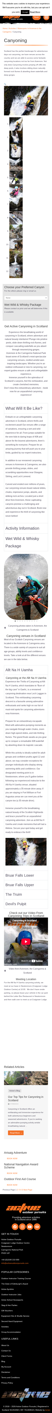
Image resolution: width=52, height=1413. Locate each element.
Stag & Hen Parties (9, 1305)
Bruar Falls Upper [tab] (19, 885)
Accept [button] (25, 12)
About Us (5, 1345)
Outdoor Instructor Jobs (11, 1295)
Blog (3, 1361)
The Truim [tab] (13, 894)
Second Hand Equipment (11, 1321)
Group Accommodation (11, 1332)
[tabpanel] (26, 468)
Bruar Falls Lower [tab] (19, 875)
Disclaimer (5, 1372)
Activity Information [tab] (22, 528)
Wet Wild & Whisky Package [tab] (22, 542)
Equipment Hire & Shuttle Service (15, 1316)
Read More (35, 12)
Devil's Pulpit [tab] (15, 904)
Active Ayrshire (7, 1289)
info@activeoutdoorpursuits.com (15, 1263)
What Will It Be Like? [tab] (23, 408)
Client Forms (6, 1356)
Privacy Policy (7, 1383)
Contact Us (6, 1351)
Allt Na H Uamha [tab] (19, 670)
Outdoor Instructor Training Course (16, 1279)
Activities (12, 28)
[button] (46, 17)
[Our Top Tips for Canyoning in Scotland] (26, 1078)
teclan (47, 1410)
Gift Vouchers (7, 1311)
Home (5, 28)
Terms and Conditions (10, 1378)
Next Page (27, 1190)
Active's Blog (14, 1091)
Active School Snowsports (12, 1300)
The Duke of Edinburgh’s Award (14, 1284)
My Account (6, 1367)
